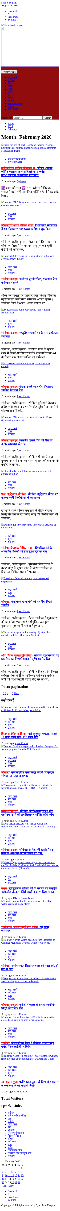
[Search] (2, 114)
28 (19, 1182)
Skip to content (8, 2)
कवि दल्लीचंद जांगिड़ (17, 159)
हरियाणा (11, 80)
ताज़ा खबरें (12, 77)
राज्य (10, 86)
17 (6, 1179)
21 (19, 1179)
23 (3, 1182)
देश (9, 83)
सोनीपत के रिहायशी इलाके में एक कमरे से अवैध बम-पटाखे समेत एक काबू (27, 851)
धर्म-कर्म (11, 100)
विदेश (10, 89)
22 (22, 1179)
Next (16, 693)
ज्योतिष (11, 106)
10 (6, 1175)
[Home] (2, 68)
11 (9, 1175)
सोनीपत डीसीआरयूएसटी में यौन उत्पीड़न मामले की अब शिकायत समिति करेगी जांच (27, 812)
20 (16, 1179)
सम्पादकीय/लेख (15, 103)
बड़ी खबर (12, 213)
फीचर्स (11, 97)
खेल (9, 94)
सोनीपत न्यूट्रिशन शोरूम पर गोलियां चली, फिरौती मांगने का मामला (29, 495)
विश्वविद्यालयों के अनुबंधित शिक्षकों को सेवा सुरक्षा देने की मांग (26, 549)
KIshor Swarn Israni (23, 898)
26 (12, 1182)
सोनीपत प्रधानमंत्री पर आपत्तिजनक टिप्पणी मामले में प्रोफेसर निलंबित (30, 657)
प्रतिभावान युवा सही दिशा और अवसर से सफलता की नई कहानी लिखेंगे (30, 1083)
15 (22, 1175)
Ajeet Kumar (23, 235)
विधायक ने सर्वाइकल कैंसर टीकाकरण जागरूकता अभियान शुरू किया (29, 227)
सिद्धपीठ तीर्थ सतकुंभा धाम (19, 1153)
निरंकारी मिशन (14, 1135)
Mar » (11, 1185)
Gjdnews (21, 181)
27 (16, 1182)
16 (3, 1179)
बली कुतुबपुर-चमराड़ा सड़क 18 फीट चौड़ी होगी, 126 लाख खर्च (29, 735)
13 (16, 1175)
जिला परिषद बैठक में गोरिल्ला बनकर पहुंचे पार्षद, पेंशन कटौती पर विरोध (27, 1044)
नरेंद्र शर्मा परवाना (16, 1133)
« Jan (4, 1185)
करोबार (11, 92)
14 (19, 1175)
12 (12, 1175)
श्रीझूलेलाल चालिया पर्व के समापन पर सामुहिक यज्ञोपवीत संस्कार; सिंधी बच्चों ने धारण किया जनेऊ (29, 890)
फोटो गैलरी (13, 109)
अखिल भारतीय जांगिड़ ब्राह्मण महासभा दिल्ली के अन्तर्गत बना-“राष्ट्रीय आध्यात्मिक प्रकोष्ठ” (26, 171)
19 (12, 1179)
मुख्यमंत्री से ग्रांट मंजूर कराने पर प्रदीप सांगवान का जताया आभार (27, 774)
